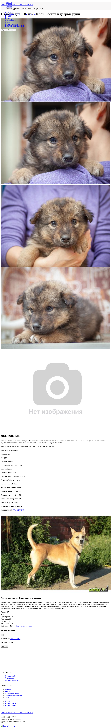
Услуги (33, 14)
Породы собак (10, 703)
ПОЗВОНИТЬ (6, 510)
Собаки (8, 14)
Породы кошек (10, 705)
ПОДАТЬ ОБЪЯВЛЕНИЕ (14, 26)
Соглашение (9, 678)
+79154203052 (15, 639)
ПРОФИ (8, 16)
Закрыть (4, 646)
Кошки (13, 14)
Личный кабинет (11, 24)
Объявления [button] (9, 12)
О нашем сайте (10, 676)
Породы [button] (8, 18)
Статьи (7, 22)
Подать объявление (8, 30)
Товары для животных (13, 695)
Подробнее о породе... (24, 626)
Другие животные (23, 14)
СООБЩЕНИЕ (18, 510)
